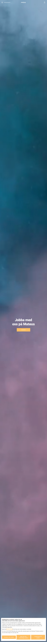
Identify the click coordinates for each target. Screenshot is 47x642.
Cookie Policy (9, 629)
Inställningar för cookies (38, 637)
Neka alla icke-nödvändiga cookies (23, 637)
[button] (44, 2)
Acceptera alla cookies (9, 637)
